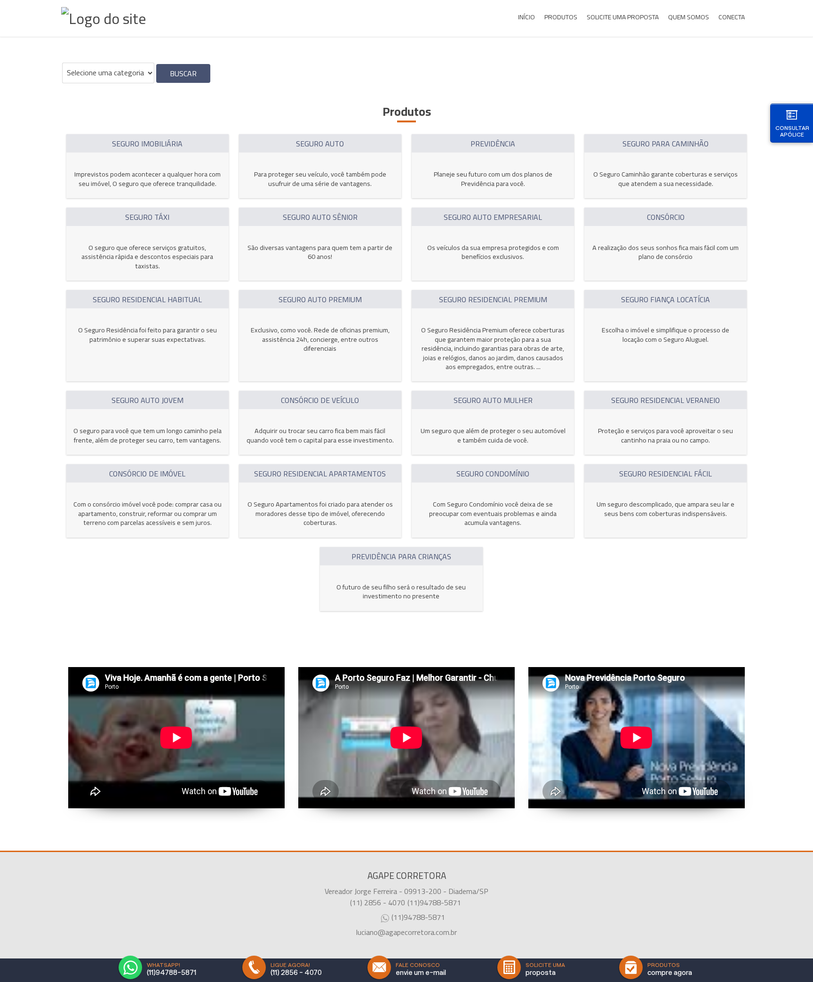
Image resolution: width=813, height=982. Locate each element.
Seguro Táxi (147, 217)
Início (526, 17)
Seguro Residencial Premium (493, 299)
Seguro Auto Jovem (147, 400)
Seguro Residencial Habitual (147, 299)
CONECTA (731, 17)
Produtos (560, 17)
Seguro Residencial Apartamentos (320, 474)
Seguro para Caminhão (665, 144)
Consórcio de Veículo (320, 400)
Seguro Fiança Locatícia (665, 299)
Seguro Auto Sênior (320, 217)
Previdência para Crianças (401, 556)
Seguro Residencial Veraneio (665, 400)
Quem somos (688, 17)
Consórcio (666, 217)
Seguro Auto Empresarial (493, 217)
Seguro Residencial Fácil (665, 474)
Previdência (492, 144)
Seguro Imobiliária (147, 144)
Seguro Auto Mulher (493, 400)
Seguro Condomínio (492, 474)
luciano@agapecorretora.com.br (406, 932)
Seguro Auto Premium (320, 299)
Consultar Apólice (792, 131)
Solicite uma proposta (623, 17)
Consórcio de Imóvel (147, 474)
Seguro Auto (320, 144)
